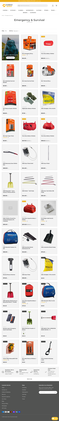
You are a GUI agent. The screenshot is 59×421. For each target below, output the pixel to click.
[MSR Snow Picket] (48, 153)
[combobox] (32, 5)
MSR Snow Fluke (26, 274)
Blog (3, 401)
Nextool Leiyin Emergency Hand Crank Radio (9, 329)
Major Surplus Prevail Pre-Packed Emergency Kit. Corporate (9, 220)
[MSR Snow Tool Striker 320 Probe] (48, 180)
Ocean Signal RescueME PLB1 (10, 358)
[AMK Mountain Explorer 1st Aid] (10, 237)
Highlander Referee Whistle (29, 108)
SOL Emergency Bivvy (27, 53)
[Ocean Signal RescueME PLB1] (10, 348)
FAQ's (3, 387)
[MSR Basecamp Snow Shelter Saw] (10, 153)
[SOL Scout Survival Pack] (29, 70)
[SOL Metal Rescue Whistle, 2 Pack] (29, 348)
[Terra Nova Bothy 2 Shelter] (48, 43)
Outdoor (24, 389)
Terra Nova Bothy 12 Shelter (28, 135)
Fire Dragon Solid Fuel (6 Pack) (47, 219)
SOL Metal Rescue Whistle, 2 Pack (29, 359)
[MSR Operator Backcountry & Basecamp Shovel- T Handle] (10, 290)
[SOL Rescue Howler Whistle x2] (10, 98)
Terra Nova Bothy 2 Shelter (47, 53)
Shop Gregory (10, 57)
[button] (56, 5)
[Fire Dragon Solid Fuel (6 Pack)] (48, 208)
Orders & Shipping (6, 392)
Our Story (4, 399)
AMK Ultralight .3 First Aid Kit (48, 108)
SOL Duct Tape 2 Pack (8, 135)
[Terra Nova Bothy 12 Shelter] (29, 125)
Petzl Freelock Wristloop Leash (47, 359)
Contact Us (4, 389)
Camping (24, 387)
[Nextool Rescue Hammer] (10, 264)
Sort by (11, 30)
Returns (4, 394)
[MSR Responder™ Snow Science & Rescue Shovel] (10, 180)
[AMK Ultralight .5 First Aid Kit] (48, 264)
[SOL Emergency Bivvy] (29, 43)
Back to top (29, 379)
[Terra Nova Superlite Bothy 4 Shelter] (29, 208)
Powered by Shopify (13, 416)
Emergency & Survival (9, 15)
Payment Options (6, 396)
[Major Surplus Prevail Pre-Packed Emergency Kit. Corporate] (10, 208)
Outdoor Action (7, 416)
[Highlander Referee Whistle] (29, 98)
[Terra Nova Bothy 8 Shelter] (48, 125)
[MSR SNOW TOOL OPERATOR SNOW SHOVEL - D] (48, 318)
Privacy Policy (5, 403)
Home (3, 15)
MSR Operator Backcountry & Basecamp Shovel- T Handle (10, 301)
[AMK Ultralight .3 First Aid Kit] (48, 98)
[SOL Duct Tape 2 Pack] (10, 125)
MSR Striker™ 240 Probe (28, 190)
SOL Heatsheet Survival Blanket (9, 81)
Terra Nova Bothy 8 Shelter (47, 135)
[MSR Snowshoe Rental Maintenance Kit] (29, 237)
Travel (23, 399)
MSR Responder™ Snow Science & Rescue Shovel (9, 191)
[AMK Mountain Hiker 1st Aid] (48, 290)
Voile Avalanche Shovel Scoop (48, 247)
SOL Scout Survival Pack (28, 81)
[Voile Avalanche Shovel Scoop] (48, 237)
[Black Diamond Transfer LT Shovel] (29, 318)
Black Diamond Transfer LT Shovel (28, 329)
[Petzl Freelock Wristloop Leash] (48, 348)
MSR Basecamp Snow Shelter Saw (10, 164)
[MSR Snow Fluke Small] (29, 153)
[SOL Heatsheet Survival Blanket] (10, 70)
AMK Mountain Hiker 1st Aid (48, 300)
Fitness (23, 396)
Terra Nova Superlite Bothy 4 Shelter (29, 219)
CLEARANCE (33, 12)
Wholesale (4, 405)
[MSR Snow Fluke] (29, 264)
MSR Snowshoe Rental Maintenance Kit (27, 248)
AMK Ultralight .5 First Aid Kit (48, 274)
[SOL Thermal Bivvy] (48, 70)
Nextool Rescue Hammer (9, 274)
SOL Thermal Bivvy (45, 81)
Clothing (24, 394)
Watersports (25, 392)
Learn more (38, 0)
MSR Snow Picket (45, 163)
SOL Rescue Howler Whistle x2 (10, 109)
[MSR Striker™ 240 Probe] (29, 180)
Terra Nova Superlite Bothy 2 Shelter (29, 301)
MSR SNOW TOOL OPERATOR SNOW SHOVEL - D (48, 329)
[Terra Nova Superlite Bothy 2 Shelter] (29, 290)
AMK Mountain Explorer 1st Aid (9, 248)
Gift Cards (4, 408)
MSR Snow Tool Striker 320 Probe (47, 191)
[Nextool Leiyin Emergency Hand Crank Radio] (10, 318)
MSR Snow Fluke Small (27, 163)
